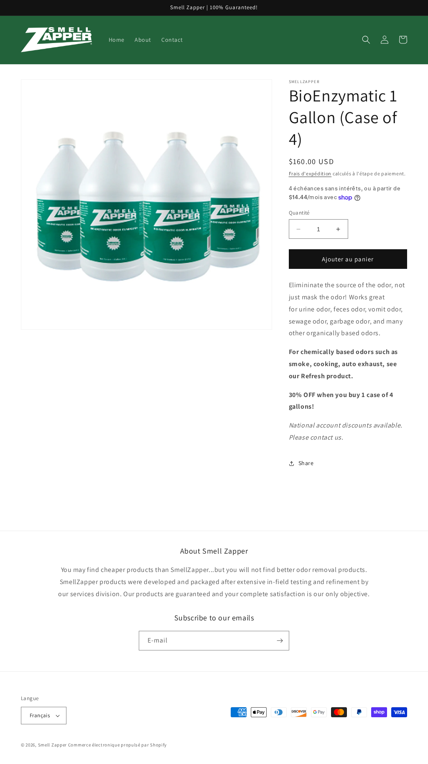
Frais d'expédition (310, 173)
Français (40, 715)
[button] (366, 39)
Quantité (299, 212)
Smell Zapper (52, 745)
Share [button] (306, 463)
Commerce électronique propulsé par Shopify (117, 745)
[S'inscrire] (279, 640)
